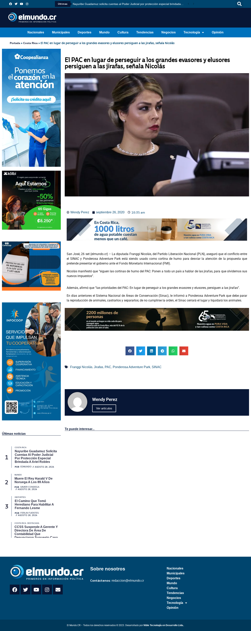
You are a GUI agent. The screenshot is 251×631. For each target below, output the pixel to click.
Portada (15, 43)
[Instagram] (27, 4)
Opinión (218, 32)
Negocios (168, 32)
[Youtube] (21, 4)
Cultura (122, 32)
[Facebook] (10, 4)
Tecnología (192, 32)
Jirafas (98, 367)
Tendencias (145, 32)
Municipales (61, 32)
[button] (239, 4)
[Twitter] (16, 4)
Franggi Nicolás (81, 367)
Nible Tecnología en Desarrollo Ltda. (164, 625)
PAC (108, 367)
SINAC (157, 367)
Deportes (84, 32)
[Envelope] (58, 589)
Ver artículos (104, 408)
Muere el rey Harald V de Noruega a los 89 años (129, 4)
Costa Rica (30, 43)
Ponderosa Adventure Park (131, 367)
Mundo (104, 32)
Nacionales (35, 32)
